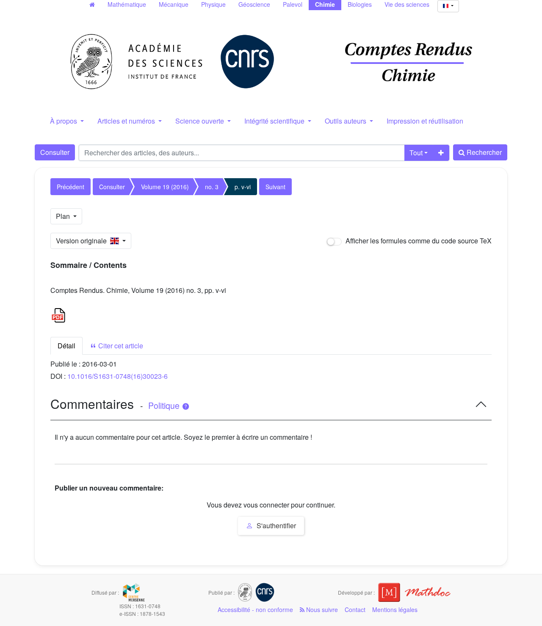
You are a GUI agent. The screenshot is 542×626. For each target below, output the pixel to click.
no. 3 (211, 186)
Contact (355, 609)
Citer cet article (120, 345)
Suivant (275, 186)
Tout (416, 152)
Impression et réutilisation (425, 121)
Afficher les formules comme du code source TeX (418, 240)
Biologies (360, 4)
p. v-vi (243, 186)
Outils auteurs (346, 121)
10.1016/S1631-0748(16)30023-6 (117, 376)
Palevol (292, 4)
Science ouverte (200, 121)
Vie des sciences (406, 4)
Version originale (83, 240)
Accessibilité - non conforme (255, 609)
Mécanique (173, 4)
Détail (66, 345)
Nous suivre (321, 609)
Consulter (54, 152)
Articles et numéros (127, 121)
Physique (213, 4)
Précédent (70, 186)
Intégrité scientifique (275, 121)
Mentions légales (395, 609)
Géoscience (254, 4)
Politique (165, 405)
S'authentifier (275, 525)
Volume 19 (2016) (165, 186)
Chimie (325, 4)
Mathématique (127, 4)
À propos (64, 121)
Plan (64, 216)
